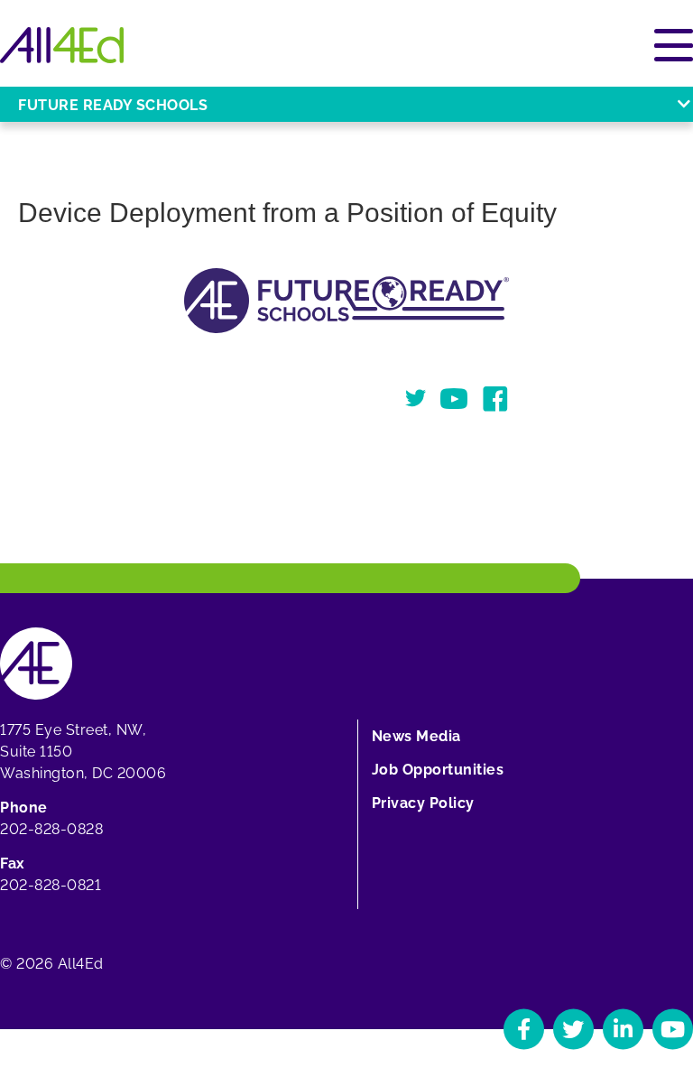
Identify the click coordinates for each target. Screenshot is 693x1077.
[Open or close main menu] (673, 45)
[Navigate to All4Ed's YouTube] (672, 1028)
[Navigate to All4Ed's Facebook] (524, 1028)
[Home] (62, 45)
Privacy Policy (423, 803)
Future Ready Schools (113, 105)
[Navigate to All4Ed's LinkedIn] (623, 1028)
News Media (416, 736)
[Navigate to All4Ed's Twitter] (573, 1028)
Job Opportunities (438, 769)
